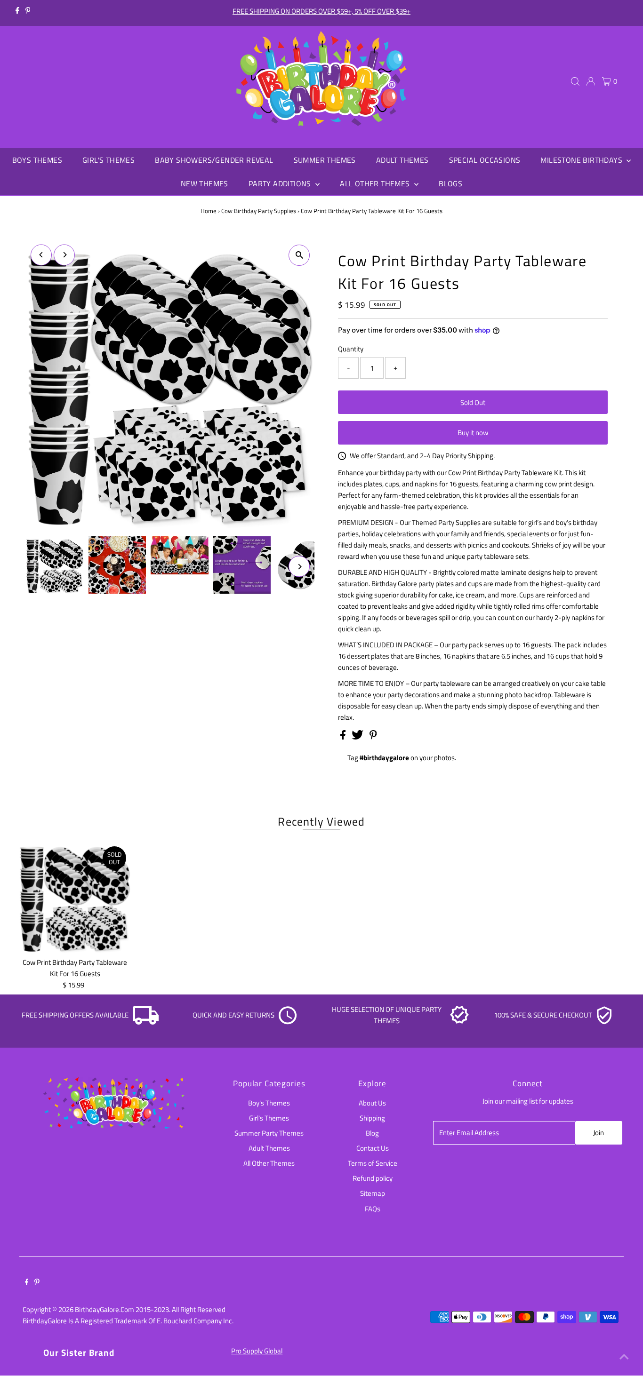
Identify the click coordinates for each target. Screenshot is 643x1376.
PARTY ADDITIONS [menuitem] (281, 183)
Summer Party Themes (269, 1133)
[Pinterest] (28, 11)
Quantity (350, 348)
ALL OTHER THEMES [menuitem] (376, 183)
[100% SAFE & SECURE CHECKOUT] (603, 1022)
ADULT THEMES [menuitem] (402, 160)
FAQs (372, 1208)
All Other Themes (269, 1163)
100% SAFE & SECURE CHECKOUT (543, 1015)
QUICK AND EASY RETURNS (233, 1015)
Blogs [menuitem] (450, 183)
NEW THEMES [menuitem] (204, 183)
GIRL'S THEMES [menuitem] (108, 160)
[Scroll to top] (624, 1357)
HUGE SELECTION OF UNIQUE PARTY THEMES (387, 1015)
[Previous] (41, 254)
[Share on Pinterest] (373, 737)
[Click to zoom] (299, 255)
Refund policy (373, 1178)
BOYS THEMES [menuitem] (37, 160)
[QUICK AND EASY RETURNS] (288, 1022)
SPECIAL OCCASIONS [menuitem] (485, 160)
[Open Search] (575, 81)
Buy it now (473, 432)
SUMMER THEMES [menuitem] (325, 160)
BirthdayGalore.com (104, 1309)
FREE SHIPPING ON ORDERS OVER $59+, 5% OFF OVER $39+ (321, 11)
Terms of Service (372, 1163)
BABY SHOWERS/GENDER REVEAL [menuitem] (214, 160)
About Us (372, 1103)
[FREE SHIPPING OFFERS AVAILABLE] (146, 1022)
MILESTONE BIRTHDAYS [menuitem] (582, 160)
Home (209, 210)
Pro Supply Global (256, 1350)
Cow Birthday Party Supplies (258, 210)
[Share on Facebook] (343, 737)
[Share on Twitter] (358, 737)
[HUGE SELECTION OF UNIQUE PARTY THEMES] (460, 1022)
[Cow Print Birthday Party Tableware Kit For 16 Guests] (75, 897)
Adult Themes (269, 1148)
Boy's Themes (269, 1103)
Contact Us (372, 1148)
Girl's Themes (269, 1118)
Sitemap (372, 1193)
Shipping (372, 1118)
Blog (372, 1133)
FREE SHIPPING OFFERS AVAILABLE (75, 1015)
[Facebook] (17, 11)
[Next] (64, 254)
